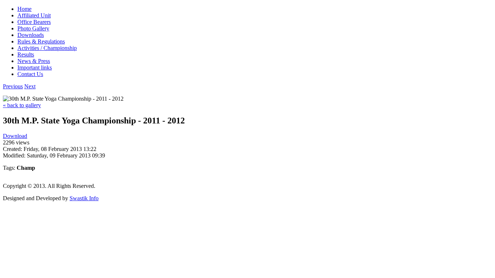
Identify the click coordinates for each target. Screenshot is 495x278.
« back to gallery (22, 105)
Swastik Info (84, 198)
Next (30, 86)
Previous (13, 86)
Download (15, 136)
